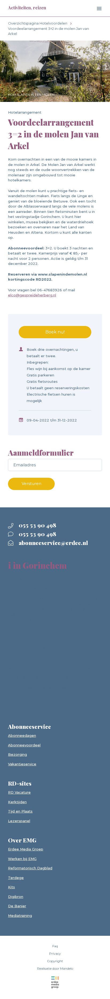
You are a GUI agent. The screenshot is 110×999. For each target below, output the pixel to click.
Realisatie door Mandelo (55, 968)
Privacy (55, 954)
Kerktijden (17, 802)
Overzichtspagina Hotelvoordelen (37, 23)
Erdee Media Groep (25, 849)
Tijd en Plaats (20, 811)
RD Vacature (19, 792)
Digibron (15, 896)
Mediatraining (20, 915)
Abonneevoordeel (24, 745)
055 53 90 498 (36, 525)
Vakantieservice (22, 764)
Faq (55, 946)
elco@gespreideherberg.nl (32, 295)
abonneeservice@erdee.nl (52, 542)
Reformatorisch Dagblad (30, 868)
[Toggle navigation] (95, 8)
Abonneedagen (22, 735)
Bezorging (17, 754)
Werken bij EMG (22, 859)
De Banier (17, 906)
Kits (11, 887)
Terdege (16, 877)
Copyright (55, 961)
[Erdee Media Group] (55, 982)
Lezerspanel (19, 821)
